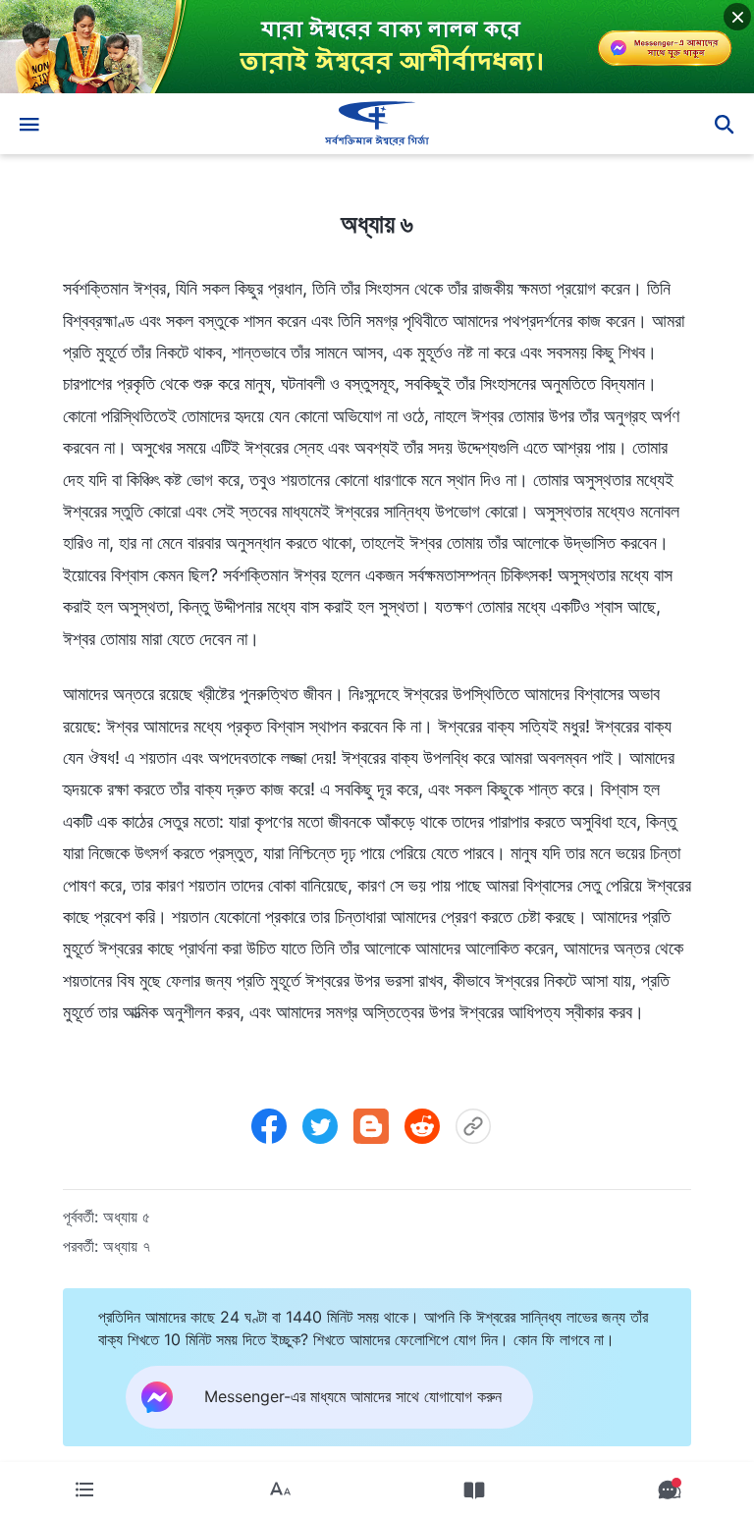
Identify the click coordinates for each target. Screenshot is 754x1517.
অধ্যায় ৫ (126, 1216)
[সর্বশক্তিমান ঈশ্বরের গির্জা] (377, 123)
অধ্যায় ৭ (126, 1246)
